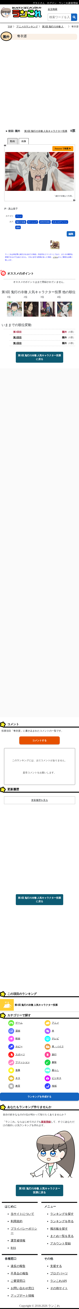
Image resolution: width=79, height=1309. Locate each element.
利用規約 (16, 1221)
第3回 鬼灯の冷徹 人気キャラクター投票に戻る (39, 357)
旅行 (54, 1054)
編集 (71, 233)
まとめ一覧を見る (62, 1236)
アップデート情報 (22, 1295)
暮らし (55, 1070)
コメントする (39, 740)
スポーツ (20, 1054)
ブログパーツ (59, 1273)
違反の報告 (18, 1266)
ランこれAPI (58, 1280)
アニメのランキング (27, 26)
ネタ (17, 1078)
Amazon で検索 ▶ (63, 148)
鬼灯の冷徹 (20, 222)
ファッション (22, 1062)
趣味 (54, 1062)
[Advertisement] (39, 84)
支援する (56, 1266)
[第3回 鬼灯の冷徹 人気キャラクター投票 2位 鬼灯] (31, 309)
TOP (10, 26)
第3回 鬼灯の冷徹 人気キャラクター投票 (45, 131)
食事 (17, 1070)
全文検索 (52, 9)
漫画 (18, 227)
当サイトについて (22, 1213)
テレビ (55, 1038)
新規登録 (46, 1121)
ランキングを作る (62, 1221)
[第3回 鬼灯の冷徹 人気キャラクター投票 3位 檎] (47, 309)
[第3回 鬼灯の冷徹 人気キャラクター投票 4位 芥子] (64, 309)
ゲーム (19, 1022)
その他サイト (59, 1288)
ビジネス (56, 1078)
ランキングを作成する (39, 1096)
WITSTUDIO (45, 222)
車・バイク (58, 1046)
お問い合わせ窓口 (22, 1288)
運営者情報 (18, 1240)
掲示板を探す (59, 1228)
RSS (13, 1247)
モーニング (32, 222)
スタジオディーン (60, 222)
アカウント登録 (60, 1243)
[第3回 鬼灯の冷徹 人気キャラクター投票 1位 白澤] (14, 309)
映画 (17, 1038)
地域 (54, 1085)
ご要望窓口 (18, 1280)
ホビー (19, 1046)
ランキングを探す (62, 1213)
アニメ (19, 216)
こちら (55, 257)
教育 (17, 1085)
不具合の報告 (19, 1273)
